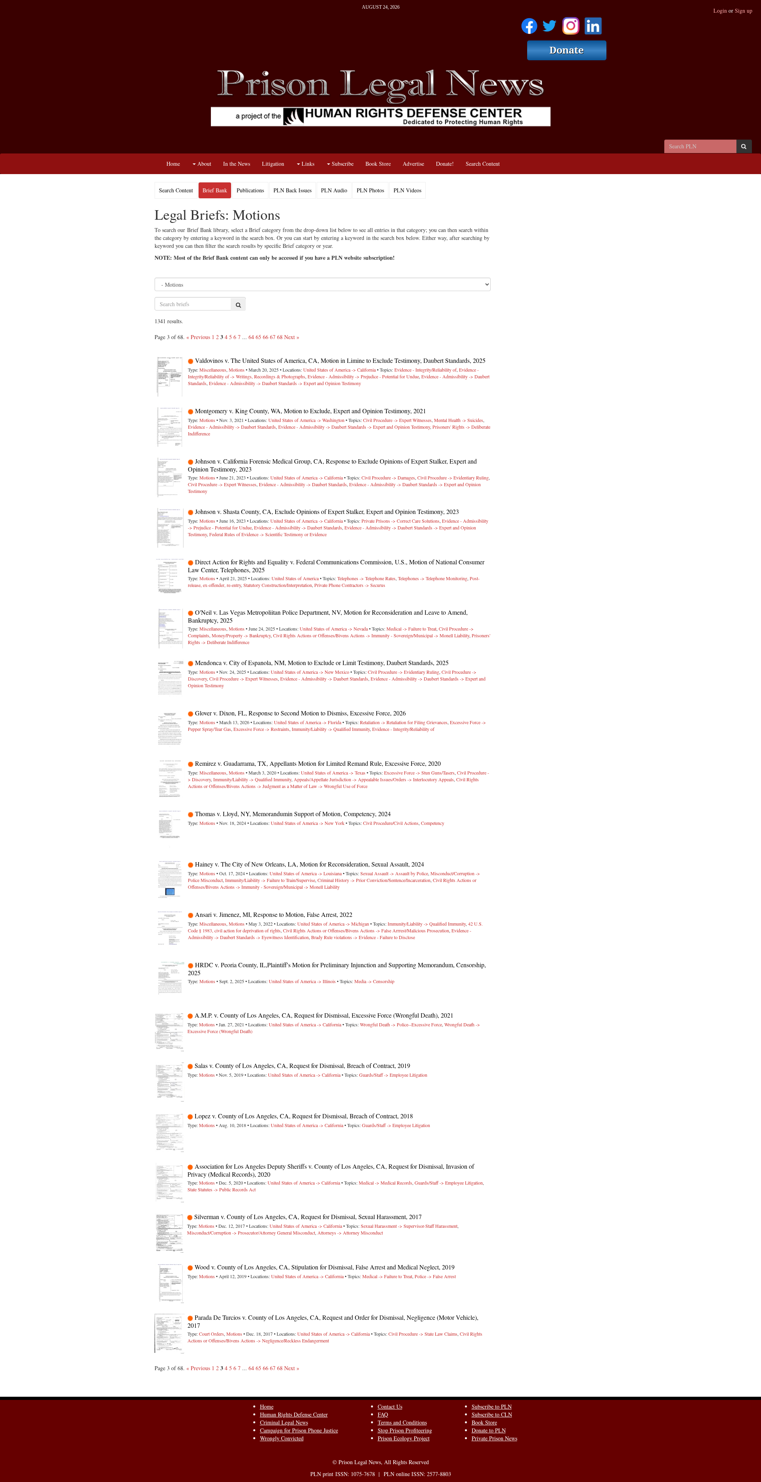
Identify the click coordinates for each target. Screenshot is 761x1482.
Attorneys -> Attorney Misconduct (350, 1232)
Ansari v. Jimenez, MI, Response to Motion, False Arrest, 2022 (273, 914)
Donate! (445, 163)
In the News (236, 163)
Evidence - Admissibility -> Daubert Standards (232, 427)
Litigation (273, 163)
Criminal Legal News (284, 1422)
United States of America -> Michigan (333, 923)
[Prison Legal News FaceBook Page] (529, 23)
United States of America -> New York (307, 823)
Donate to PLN (489, 1430)
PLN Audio (334, 190)
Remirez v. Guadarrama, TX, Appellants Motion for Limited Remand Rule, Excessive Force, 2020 (318, 763)
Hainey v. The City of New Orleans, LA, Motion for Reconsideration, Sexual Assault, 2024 (309, 864)
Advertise (413, 163)
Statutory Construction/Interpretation (277, 585)
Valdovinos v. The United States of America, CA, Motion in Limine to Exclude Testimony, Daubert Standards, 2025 (340, 360)
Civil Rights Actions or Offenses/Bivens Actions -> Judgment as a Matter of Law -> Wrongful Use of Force (333, 782)
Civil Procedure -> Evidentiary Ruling (453, 477)
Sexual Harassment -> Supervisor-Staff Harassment (409, 1226)
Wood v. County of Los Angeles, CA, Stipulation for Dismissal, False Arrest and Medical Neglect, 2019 (325, 1267)
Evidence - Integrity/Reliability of (425, 369)
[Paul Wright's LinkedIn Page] (593, 23)
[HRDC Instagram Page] (571, 23)
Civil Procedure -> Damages (388, 477)
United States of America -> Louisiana (306, 873)
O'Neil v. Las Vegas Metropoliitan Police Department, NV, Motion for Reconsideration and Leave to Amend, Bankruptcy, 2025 (328, 616)
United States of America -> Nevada (334, 628)
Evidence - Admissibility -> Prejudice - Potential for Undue (363, 376)
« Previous (198, 337)
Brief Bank (215, 190)
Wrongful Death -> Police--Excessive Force (401, 1024)
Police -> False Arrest (435, 1276)
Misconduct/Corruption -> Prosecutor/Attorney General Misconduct (251, 1232)
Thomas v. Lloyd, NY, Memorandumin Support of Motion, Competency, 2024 (293, 813)
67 (272, 337)
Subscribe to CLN (492, 1414)
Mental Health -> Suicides (458, 420)
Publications (250, 190)
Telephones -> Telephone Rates (366, 578)
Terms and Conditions (402, 1422)
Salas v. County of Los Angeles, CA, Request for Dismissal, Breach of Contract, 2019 (302, 1065)
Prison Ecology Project (404, 1438)
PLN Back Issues (292, 190)
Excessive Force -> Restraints (261, 729)
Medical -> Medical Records (385, 1182)
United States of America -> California (339, 369)
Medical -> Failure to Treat (411, 628)
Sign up (743, 10)
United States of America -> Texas (333, 772)
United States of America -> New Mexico (310, 672)
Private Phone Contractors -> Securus (349, 585)
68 (280, 337)
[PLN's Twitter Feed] (549, 23)
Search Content (483, 163)
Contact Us (390, 1406)
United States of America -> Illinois (302, 981)
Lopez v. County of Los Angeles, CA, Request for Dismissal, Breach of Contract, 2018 (304, 1116)
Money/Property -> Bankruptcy (241, 635)
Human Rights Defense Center (294, 1414)
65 (258, 337)
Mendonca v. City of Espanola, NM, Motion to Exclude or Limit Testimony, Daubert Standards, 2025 (322, 662)
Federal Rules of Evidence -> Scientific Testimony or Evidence (268, 534)
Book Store (378, 163)
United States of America (295, 578)
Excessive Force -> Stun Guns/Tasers (419, 772)
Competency (432, 823)
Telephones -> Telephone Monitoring (432, 578)
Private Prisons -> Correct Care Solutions (400, 521)
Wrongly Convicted (282, 1438)
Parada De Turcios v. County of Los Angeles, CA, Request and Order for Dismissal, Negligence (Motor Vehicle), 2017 (332, 1321)
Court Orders (211, 1334)
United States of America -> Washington (306, 420)
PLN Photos (370, 190)
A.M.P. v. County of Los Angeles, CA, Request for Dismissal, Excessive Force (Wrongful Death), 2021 (324, 1015)
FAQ (383, 1414)
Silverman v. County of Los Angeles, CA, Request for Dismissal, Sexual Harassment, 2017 (308, 1216)
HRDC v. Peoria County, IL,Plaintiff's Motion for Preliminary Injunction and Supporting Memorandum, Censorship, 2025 (337, 969)
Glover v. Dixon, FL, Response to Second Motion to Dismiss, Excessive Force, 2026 (300, 713)
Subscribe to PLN (492, 1406)
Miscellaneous (212, 369)
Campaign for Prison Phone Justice (299, 1430)
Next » (291, 337)
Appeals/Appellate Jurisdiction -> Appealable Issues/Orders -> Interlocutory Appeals (374, 779)
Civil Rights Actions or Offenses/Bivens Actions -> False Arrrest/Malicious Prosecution (366, 930)
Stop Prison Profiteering (405, 1430)
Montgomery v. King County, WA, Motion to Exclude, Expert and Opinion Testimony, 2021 (310, 410)
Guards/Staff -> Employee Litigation (393, 1075)
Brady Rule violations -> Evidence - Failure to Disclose (363, 937)
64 (251, 337)
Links (307, 163)
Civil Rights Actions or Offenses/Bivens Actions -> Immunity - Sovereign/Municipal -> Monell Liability (371, 635)
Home (173, 163)
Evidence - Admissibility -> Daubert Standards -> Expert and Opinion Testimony (285, 383)
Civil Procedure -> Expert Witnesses (397, 420)
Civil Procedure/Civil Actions (391, 823)
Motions (237, 369)
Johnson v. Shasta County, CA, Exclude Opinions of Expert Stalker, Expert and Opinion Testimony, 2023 (327, 511)
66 (265, 337)
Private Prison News (494, 1438)
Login (720, 10)
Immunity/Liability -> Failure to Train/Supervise (270, 880)
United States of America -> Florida (307, 722)
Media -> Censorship (374, 981)
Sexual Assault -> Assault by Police (394, 873)
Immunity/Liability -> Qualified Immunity (331, 729)
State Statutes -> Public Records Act (221, 1189)
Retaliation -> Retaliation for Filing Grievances (403, 722)
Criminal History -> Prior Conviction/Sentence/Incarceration (373, 880)
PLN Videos (407, 190)
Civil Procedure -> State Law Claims (422, 1334)
